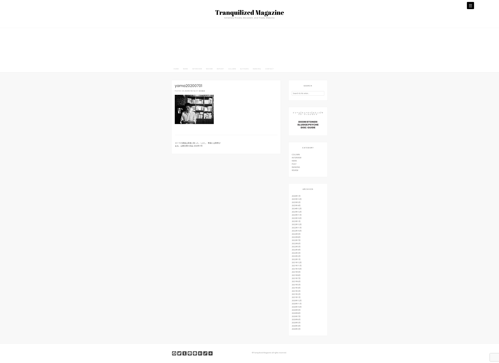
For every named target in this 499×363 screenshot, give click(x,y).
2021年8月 (296, 275)
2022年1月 (296, 259)
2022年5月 (296, 246)
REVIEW (209, 69)
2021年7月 (296, 278)
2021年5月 (296, 284)
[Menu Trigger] (470, 5)
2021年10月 (297, 269)
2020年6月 (296, 319)
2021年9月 (296, 272)
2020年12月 (297, 300)
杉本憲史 (202, 91)
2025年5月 (296, 202)
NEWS (185, 69)
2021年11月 (297, 265)
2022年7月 (296, 240)
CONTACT (269, 69)
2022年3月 (296, 253)
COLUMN (232, 69)
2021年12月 (297, 262)
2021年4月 (296, 288)
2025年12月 (297, 199)
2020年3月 (296, 329)
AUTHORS (244, 69)
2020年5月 (296, 322)
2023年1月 (296, 221)
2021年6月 (296, 281)
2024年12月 (297, 208)
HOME (176, 69)
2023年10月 (297, 218)
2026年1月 (296, 196)
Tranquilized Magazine (249, 12)
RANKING (257, 69)
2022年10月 (297, 230)
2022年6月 (296, 243)
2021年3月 (296, 291)
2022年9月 (296, 234)
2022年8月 (296, 237)
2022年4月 (296, 249)
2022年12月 (297, 224)
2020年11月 (297, 303)
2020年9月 (296, 310)
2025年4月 (296, 205)
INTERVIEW (197, 69)
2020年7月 (296, 316)
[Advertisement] (249, 46)
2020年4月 (296, 326)
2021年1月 (296, 297)
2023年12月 (297, 212)
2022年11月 (297, 227)
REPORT (220, 69)
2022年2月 (296, 256)
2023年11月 (297, 215)
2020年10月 (297, 307)
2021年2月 (296, 294)
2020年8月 (296, 313)
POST (294, 164)
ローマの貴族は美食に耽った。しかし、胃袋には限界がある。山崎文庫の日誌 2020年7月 (198, 144)
